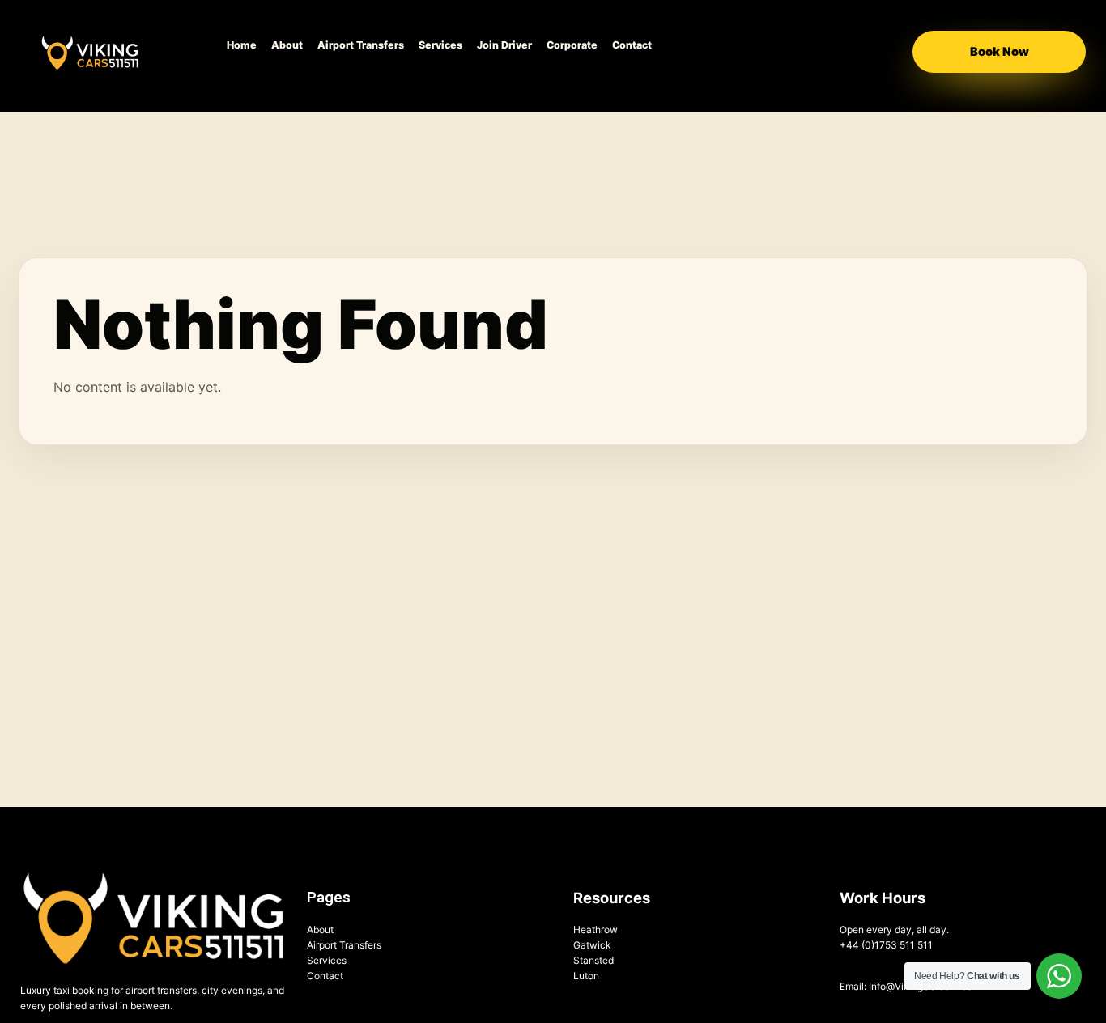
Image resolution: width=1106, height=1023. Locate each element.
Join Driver (504, 45)
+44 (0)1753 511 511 (886, 945)
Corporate (572, 45)
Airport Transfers (360, 45)
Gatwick (592, 945)
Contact (632, 45)
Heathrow (595, 929)
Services (440, 45)
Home (242, 45)
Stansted (593, 960)
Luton (586, 976)
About (287, 45)
